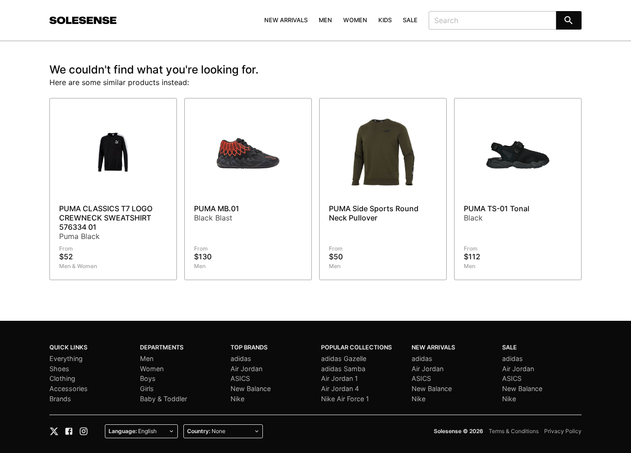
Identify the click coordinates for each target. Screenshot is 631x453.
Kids (385, 20)
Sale (410, 20)
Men (325, 20)
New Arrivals (286, 20)
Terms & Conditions (514, 431)
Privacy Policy (563, 431)
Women (355, 20)
